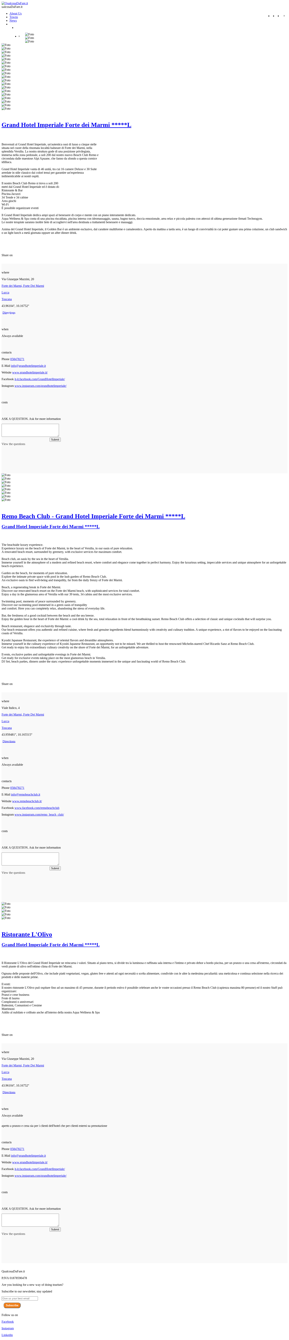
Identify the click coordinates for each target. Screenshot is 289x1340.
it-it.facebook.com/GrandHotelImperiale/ (40, 379)
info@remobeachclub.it (25, 794)
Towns (13, 17)
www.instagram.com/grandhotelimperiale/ (40, 385)
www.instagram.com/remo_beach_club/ (39, 814)
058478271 (17, 359)
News (13, 20)
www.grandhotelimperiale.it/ (30, 372)
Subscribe (12, 1305)
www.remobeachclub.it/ (27, 801)
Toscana (7, 299)
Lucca (5, 292)
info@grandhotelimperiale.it (28, 365)
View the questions (13, 444)
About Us (15, 13)
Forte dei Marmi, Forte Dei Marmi (23, 285)
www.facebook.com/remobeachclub (37, 808)
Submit (55, 439)
